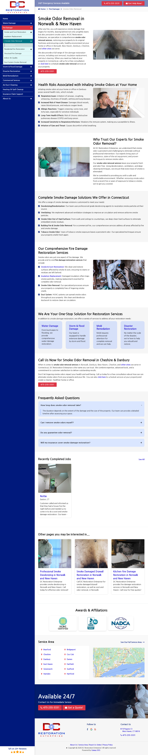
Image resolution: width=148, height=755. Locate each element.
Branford (47, 649)
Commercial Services (11, 80)
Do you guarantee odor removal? (56, 433)
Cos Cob (70, 654)
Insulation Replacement (13, 36)
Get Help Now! (135, 3)
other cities (46, 49)
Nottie (43, 496)
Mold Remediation (10, 76)
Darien (69, 659)
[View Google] (91, 729)
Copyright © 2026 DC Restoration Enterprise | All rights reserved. (92, 748)
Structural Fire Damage (13, 53)
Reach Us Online (95, 745)
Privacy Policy (108, 745)
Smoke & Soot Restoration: (52, 267)
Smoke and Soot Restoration (15, 32)
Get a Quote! (75, 707)
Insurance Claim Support (13, 94)
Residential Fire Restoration (14, 49)
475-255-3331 (113, 3)
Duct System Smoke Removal (15, 62)
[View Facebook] (87, 729)
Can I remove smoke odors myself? (57, 422)
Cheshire (47, 654)
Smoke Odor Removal (13, 41)
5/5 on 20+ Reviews (17, 749)
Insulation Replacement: (51, 276)
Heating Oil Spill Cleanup (13, 89)
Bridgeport (71, 649)
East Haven (48, 664)
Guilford (70, 669)
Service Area (83, 745)
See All (142, 459)
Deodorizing (10, 45)
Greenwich (47, 669)
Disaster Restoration (11, 71)
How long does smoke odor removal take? (61, 405)
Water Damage (50, 326)
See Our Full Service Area (131, 642)
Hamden (46, 674)
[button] (31, 23)
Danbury (46, 659)
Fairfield (70, 664)
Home (43, 9)
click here (44, 64)
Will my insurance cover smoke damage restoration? (65, 443)
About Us (73, 745)
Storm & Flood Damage (12, 67)
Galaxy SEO (95, 750)
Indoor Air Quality (10, 58)
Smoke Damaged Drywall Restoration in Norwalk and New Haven (90, 575)
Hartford (70, 674)
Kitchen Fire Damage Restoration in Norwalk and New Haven (125, 575)
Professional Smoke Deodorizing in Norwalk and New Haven (52, 575)
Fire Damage (54, 9)
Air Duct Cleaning (10, 85)
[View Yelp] (95, 729)
